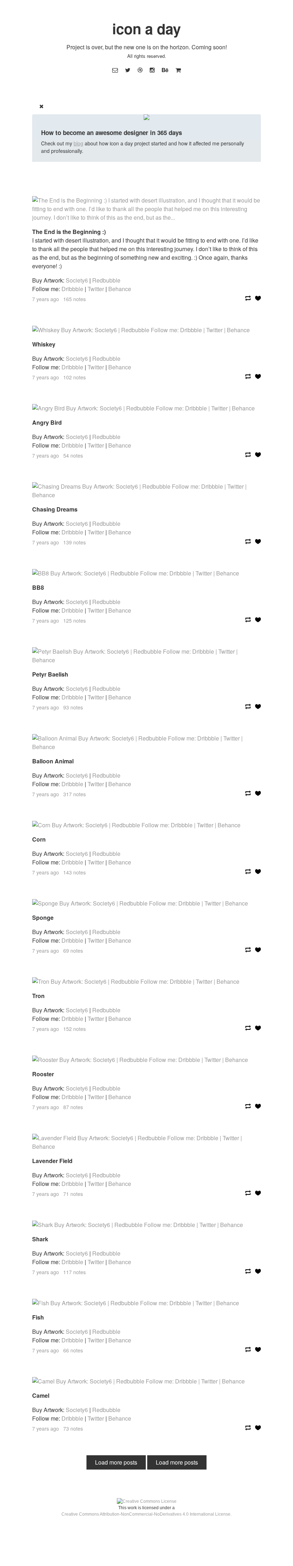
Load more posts (116, 1462)
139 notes (74, 542)
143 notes (74, 872)
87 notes (73, 1107)
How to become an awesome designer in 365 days (111, 132)
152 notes (74, 1028)
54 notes (73, 455)
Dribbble (72, 289)
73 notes (73, 1428)
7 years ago (45, 299)
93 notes (73, 707)
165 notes (74, 299)
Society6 (77, 280)
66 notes (73, 1350)
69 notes (73, 950)
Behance (119, 289)
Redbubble (106, 280)
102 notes (74, 377)
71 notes (73, 1193)
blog (78, 143)
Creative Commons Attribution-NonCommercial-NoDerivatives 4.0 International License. (146, 1514)
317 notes (74, 794)
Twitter (96, 289)
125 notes (74, 620)
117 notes (74, 1272)
